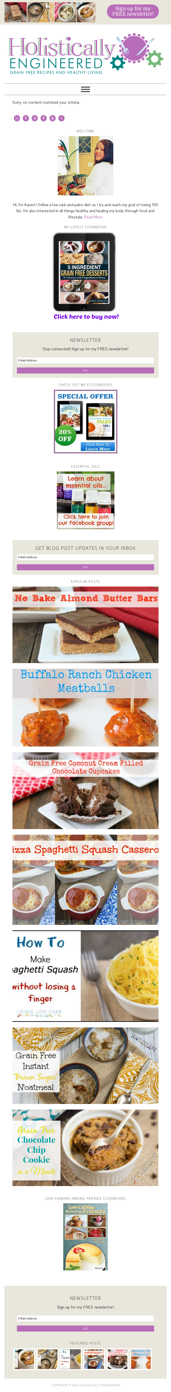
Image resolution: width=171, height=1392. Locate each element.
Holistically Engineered (85, 52)
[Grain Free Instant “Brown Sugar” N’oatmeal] (85, 1065)
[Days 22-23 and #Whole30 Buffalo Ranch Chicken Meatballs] (85, 708)
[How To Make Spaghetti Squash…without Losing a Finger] (85, 976)
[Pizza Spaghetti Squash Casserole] (85, 880)
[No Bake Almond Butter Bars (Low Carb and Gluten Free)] (85, 625)
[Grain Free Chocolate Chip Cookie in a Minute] (85, 1148)
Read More (93, 217)
